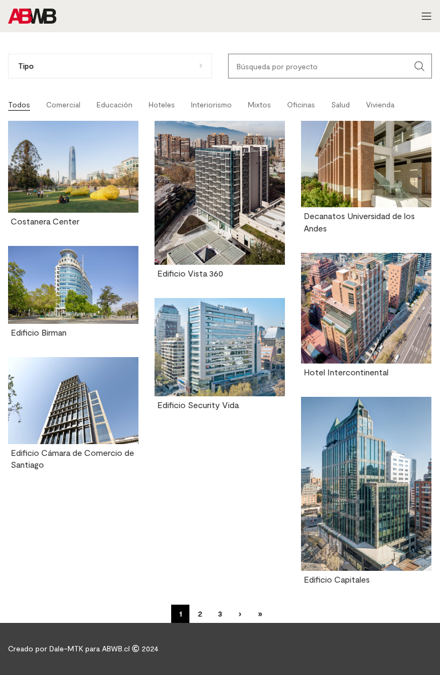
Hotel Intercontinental (346, 372)
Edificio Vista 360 (190, 273)
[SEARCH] (419, 66)
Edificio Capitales (337, 579)
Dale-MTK (67, 648)
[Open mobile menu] (426, 16)
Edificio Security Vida (198, 405)
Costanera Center (45, 221)
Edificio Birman (39, 332)
